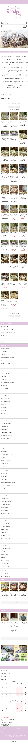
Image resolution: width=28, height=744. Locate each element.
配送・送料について (16, 735)
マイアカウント (3, 728)
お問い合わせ (3, 731)
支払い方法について (8, 735)
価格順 (14, 103)
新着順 (18, 103)
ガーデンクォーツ (8, 94)
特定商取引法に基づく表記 (14, 736)
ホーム (2, 94)
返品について (23, 735)
